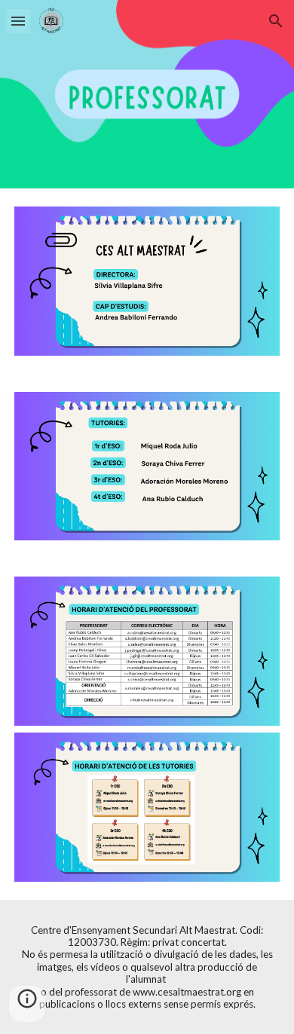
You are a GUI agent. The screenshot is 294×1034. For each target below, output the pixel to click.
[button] (18, 20)
